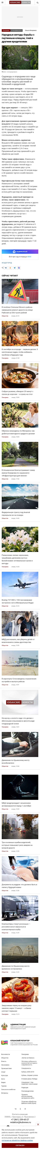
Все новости (5, 1054)
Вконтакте (15, 1108)
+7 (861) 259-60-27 (20, 1119)
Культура (4, 1075)
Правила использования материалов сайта (27, 1096)
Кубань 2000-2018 (27, 1072)
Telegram (25, 1108)
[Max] (19, 268)
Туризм (3, 1086)
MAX (29, 257)
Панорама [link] (5, 358)
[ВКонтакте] (5, 268)
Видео (3, 1082)
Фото (3, 1079)
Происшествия (6, 1068)
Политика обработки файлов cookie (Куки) (28, 1102)
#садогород (7, 263)
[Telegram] (14, 268)
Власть (3, 1061)
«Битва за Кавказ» (28, 1058)
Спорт (3, 1072)
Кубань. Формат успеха (29, 1075)
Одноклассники (20, 1108)
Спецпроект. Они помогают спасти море (29, 1083)
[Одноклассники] (10, 268)
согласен (20, 1145)
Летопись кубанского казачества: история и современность (29, 1063)
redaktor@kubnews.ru (20, 1122)
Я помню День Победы (29, 1079)
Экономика (5, 1065)
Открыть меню (2, 2)
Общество (4, 1058)
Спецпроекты (26, 1068)
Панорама (6, 30)
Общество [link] (5, 316)
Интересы (4, 1093)
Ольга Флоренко (31, 30)
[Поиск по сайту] (37, 2)
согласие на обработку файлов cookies (17, 1140)
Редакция (24, 1087)
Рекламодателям (27, 1091)
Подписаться (21, 251)
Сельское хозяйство (8, 1089)
